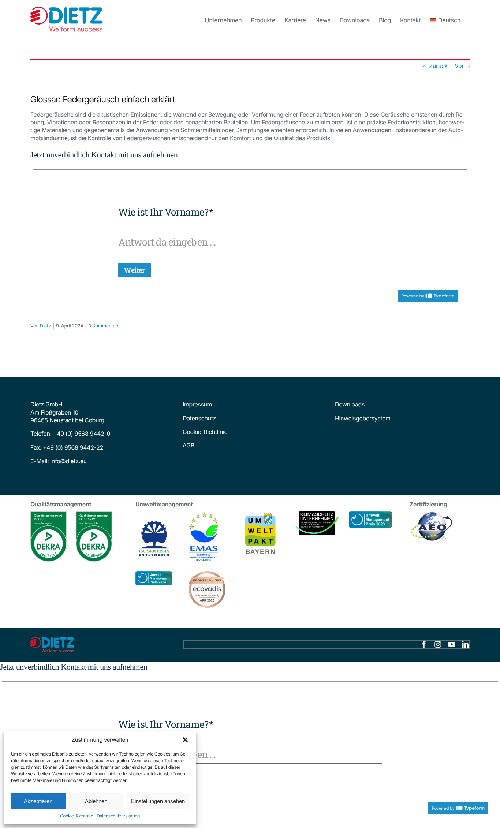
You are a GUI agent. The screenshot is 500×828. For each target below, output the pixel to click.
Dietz (45, 326)
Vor (459, 66)
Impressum (197, 404)
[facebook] (424, 644)
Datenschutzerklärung (118, 815)
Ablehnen (96, 801)
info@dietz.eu (68, 461)
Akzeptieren (38, 801)
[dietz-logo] (52, 640)
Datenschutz (199, 418)
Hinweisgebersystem (363, 418)
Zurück (438, 66)
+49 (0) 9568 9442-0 (81, 433)
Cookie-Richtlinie (76, 815)
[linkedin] (465, 644)
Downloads (350, 404)
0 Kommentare (103, 326)
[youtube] (451, 644)
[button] (185, 739)
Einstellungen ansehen (158, 801)
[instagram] (437, 644)
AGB (188, 445)
